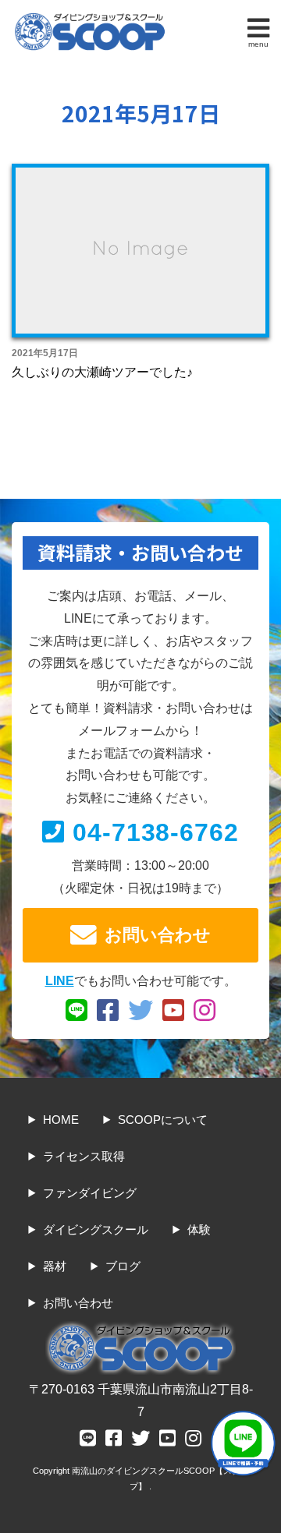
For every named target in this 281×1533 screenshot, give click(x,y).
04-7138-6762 (156, 832)
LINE (59, 980)
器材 (54, 1266)
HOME (61, 1119)
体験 (199, 1229)
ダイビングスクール (95, 1229)
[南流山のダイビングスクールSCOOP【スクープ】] (90, 16)
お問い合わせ (158, 935)
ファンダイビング (90, 1192)
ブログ (122, 1266)
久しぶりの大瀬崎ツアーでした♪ (102, 372)
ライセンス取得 (84, 1156)
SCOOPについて (163, 1119)
